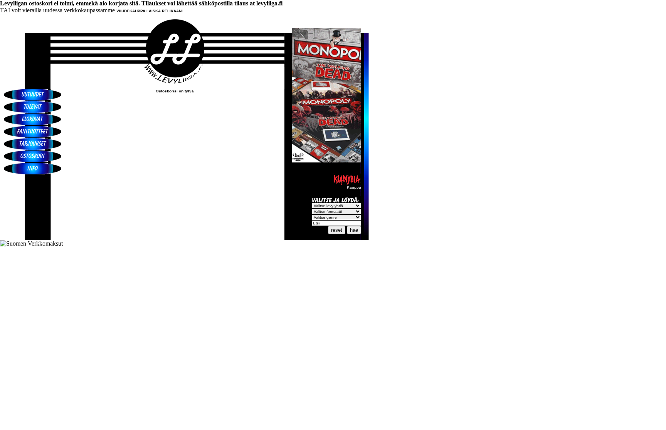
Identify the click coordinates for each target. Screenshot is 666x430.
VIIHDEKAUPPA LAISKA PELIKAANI (149, 11)
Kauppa (354, 187)
